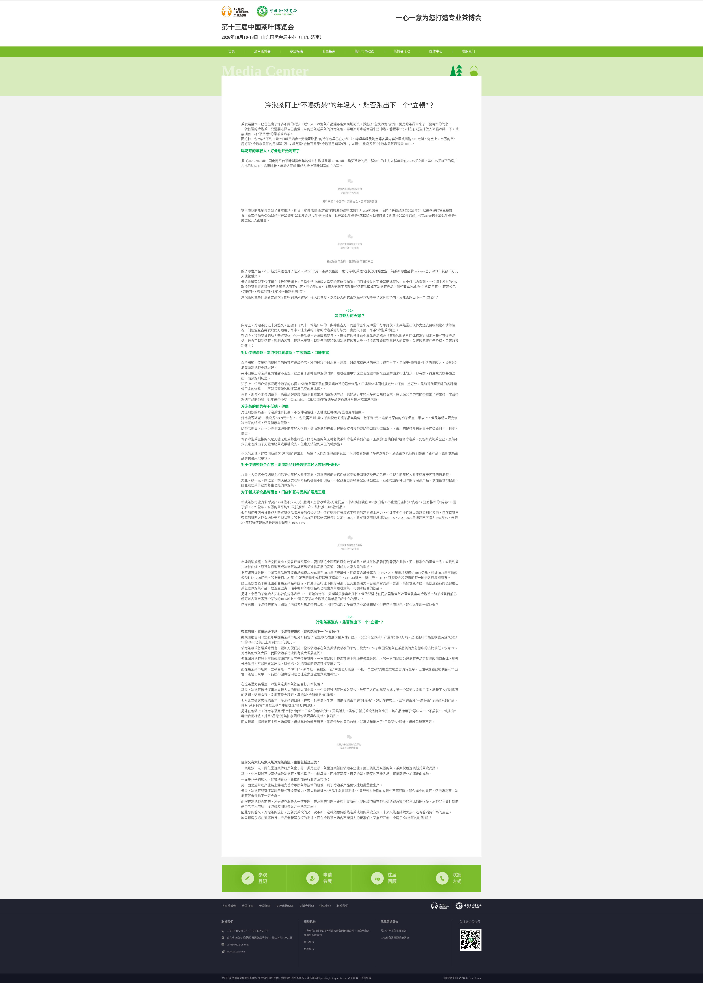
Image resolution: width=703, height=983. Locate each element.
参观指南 (296, 51)
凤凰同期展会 (389, 921)
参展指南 (328, 51)
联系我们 (468, 51)
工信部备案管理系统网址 (395, 937)
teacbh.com (474, 978)
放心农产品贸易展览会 (393, 930)
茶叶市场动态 (364, 51)
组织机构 (310, 921)
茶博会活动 (402, 51)
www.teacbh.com (236, 951)
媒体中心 (435, 51)
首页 (231, 51)
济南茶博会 (262, 51)
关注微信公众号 (470, 921)
